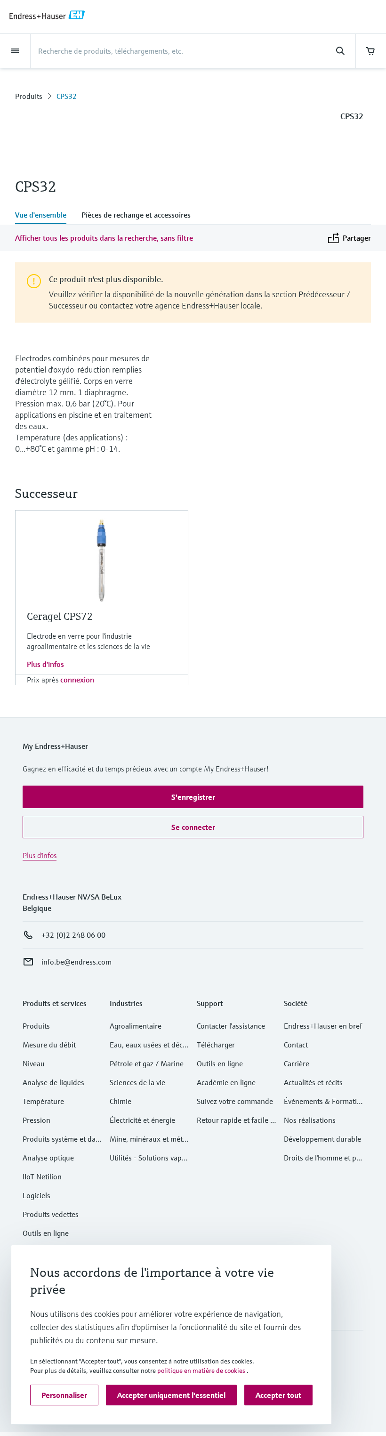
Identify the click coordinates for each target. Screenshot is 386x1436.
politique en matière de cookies (201, 1370)
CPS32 (66, 96)
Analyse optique (48, 1157)
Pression (36, 1120)
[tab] (44, 216)
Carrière (296, 1063)
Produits (28, 96)
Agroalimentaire (135, 1025)
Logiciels (36, 1195)
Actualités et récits (313, 1082)
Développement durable (322, 1139)
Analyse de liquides (53, 1082)
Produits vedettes (51, 1214)
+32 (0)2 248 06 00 (73, 935)
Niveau (34, 1063)
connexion (77, 679)
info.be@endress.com (76, 961)
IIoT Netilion (42, 1176)
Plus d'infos (45, 664)
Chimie (120, 1101)
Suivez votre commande (235, 1101)
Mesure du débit (49, 1044)
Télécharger (216, 1044)
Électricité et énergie (142, 1120)
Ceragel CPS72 (60, 616)
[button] (193, 797)
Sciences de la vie (137, 1082)
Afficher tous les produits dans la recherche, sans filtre (104, 238)
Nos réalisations (310, 1120)
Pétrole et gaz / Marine (147, 1063)
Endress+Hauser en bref (323, 1025)
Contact (296, 1044)
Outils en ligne (46, 1233)
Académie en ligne (226, 1082)
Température (43, 1101)
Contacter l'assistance (231, 1025)
